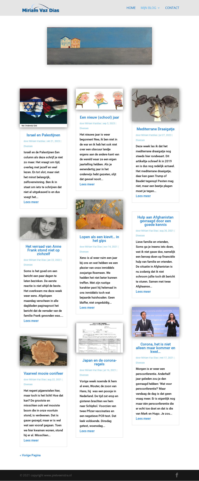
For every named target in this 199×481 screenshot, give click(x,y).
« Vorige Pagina (30, 455)
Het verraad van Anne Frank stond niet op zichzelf (43, 250)
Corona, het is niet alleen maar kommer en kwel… (155, 348)
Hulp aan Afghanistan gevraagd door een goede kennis (155, 221)
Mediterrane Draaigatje (156, 129)
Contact (172, 8)
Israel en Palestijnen (43, 135)
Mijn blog (148, 8)
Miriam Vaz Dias (37, 260)
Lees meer (31, 202)
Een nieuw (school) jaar (99, 117)
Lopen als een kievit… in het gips (99, 239)
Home (131, 8)
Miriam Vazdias (37, 141)
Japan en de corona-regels (99, 362)
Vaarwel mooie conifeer (43, 373)
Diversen (28, 146)
